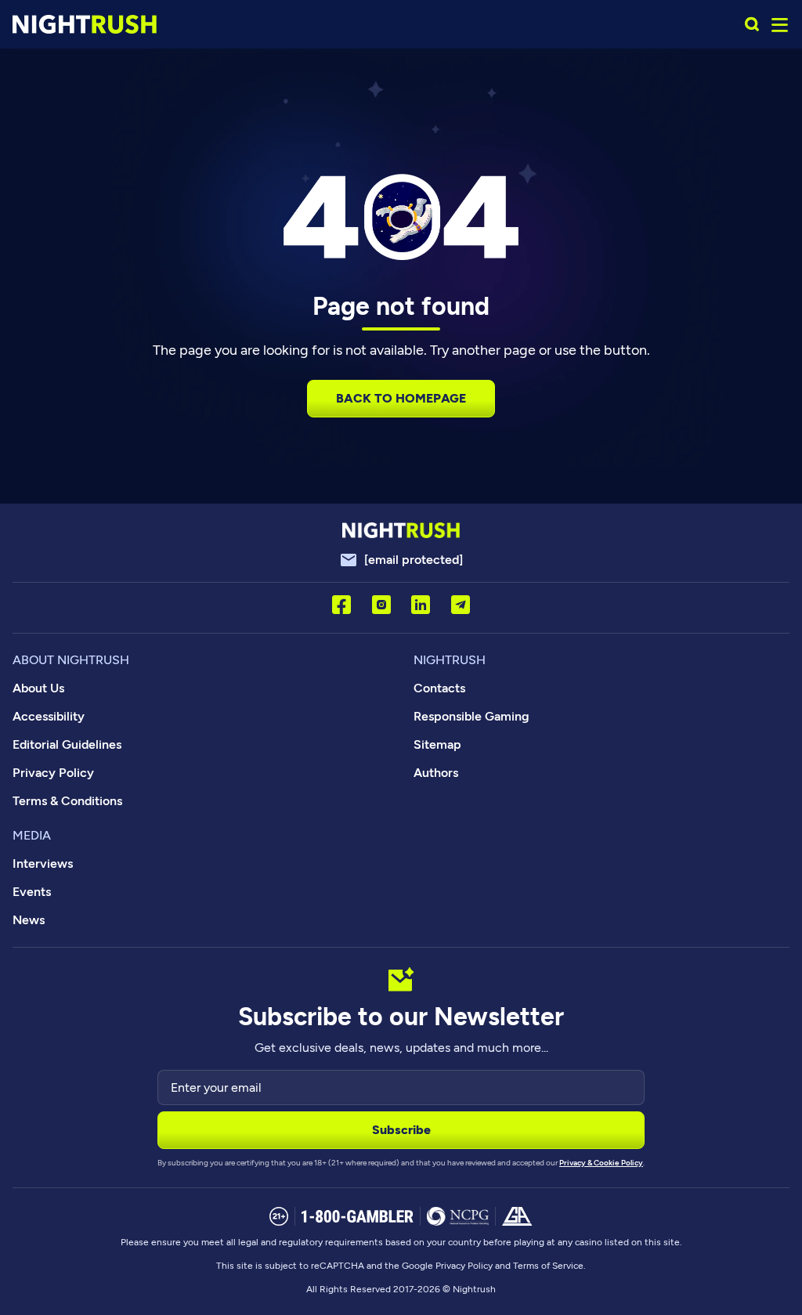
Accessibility (49, 716)
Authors (436, 772)
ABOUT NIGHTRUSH (71, 659)
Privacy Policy (53, 772)
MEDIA (32, 835)
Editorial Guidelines (67, 744)
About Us (38, 688)
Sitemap (437, 744)
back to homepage (401, 398)
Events (32, 891)
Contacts (439, 688)
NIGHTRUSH (450, 659)
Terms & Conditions (67, 800)
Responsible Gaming (471, 716)
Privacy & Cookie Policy (601, 1163)
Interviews (43, 863)
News (29, 919)
